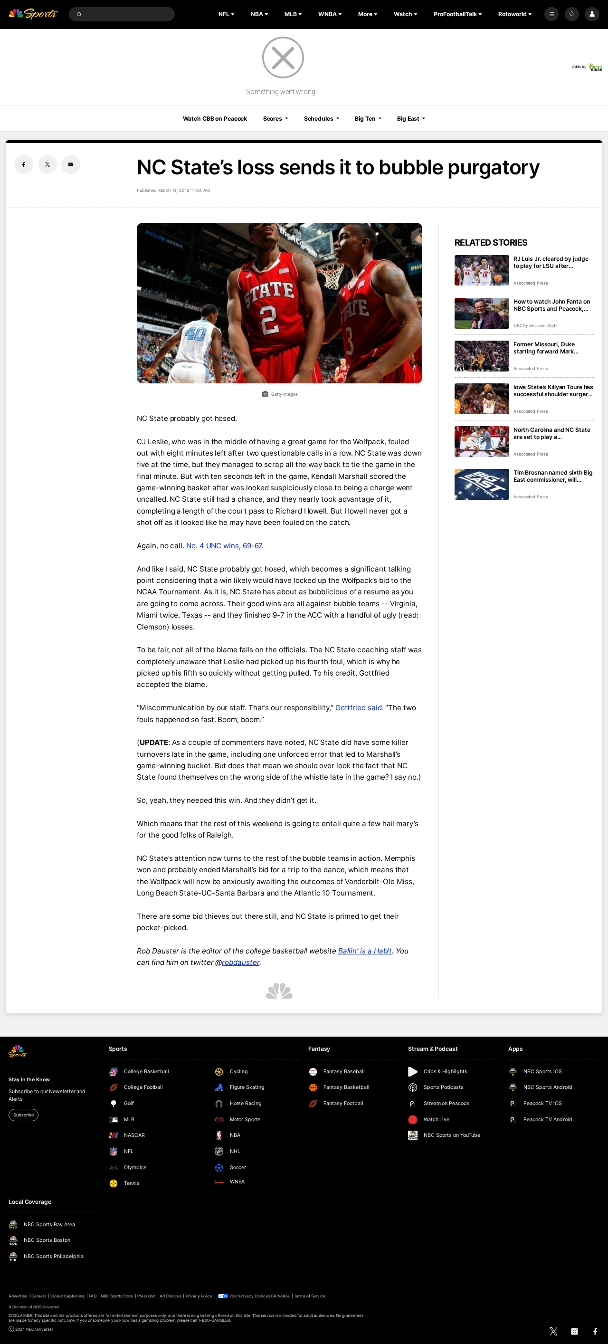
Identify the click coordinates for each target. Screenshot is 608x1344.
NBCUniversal (46, 1307)
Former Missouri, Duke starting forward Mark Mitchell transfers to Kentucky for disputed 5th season (549, 348)
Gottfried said (358, 707)
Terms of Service (309, 1296)
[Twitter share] (47, 164)
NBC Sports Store (117, 1296)
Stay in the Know (29, 1080)
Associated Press (530, 283)
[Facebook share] (23, 164)
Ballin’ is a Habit (365, 950)
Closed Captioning (67, 1296)
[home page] (33, 14)
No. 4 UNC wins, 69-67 (224, 545)
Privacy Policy (199, 1296)
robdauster (240, 962)
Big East (408, 118)
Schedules (318, 118)
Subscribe (23, 1114)
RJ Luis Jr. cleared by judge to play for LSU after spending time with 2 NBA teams (551, 262)
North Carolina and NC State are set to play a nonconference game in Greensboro (551, 433)
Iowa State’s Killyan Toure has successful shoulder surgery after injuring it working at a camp (553, 390)
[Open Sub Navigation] (234, 14)
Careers (38, 1296)
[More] (551, 14)
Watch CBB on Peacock (215, 118)
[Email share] (70, 164)
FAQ (92, 1296)
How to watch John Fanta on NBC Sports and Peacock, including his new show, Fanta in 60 (551, 305)
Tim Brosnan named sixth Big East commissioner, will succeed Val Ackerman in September (553, 476)
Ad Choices (170, 1296)
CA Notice (280, 1296)
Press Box (146, 1296)
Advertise (18, 1296)
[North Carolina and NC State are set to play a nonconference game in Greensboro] (482, 441)
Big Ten (365, 118)
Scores (272, 118)
